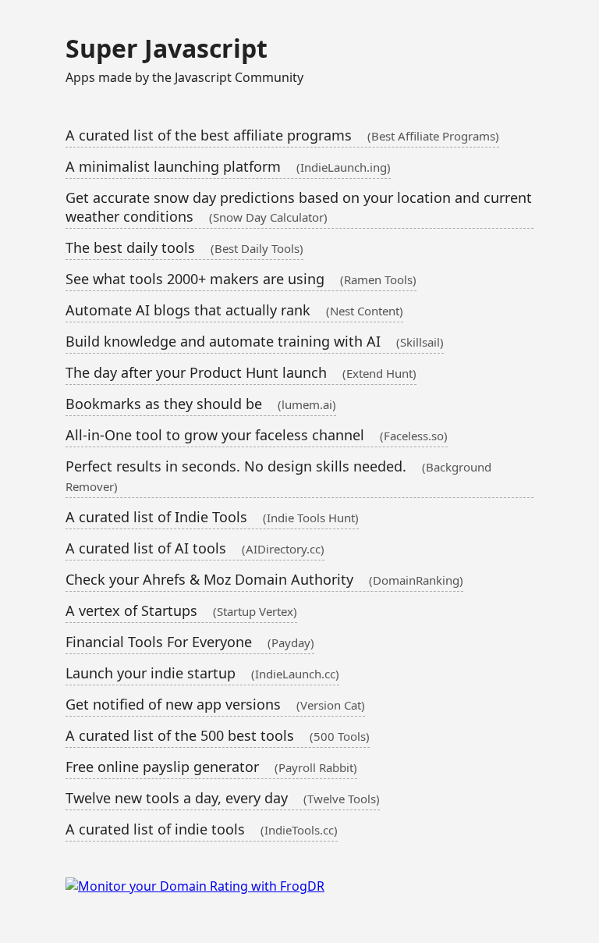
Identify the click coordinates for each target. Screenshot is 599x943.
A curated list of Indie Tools (212, 516)
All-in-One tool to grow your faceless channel (257, 434)
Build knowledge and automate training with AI (255, 341)
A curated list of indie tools (202, 829)
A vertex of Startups (181, 610)
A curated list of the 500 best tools (218, 735)
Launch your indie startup (202, 673)
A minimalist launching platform (228, 166)
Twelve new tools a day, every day (223, 797)
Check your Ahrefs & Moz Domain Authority (264, 579)
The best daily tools (184, 247)
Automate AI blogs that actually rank (234, 310)
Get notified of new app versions (215, 704)
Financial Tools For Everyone (190, 641)
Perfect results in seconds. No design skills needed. (278, 475)
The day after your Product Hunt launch (241, 372)
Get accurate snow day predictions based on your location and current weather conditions (299, 207)
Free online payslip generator (211, 766)
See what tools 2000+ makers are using (241, 278)
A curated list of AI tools (195, 548)
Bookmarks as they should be (201, 403)
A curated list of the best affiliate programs (282, 135)
